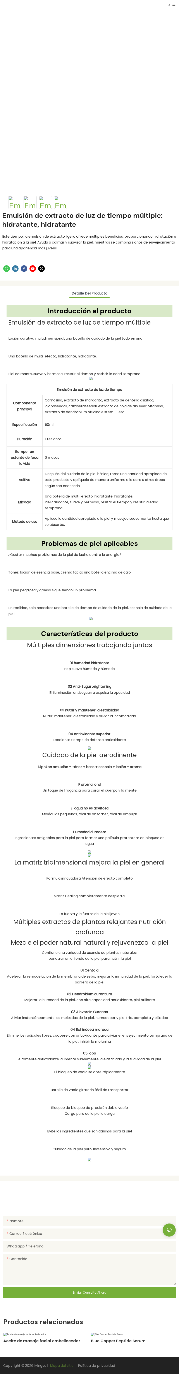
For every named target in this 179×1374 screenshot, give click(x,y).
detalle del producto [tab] (89, 293)
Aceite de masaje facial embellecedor (41, 1341)
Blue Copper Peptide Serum (118, 1341)
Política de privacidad (96, 1365)
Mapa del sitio (61, 1365)
